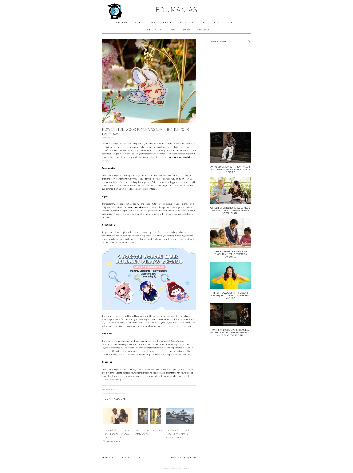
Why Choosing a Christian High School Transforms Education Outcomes (230, 254)
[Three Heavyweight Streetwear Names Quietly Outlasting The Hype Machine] (230, 288)
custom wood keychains (180, 157)
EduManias (177, 9)
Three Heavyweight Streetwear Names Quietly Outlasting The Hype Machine (230, 295)
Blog (112, 389)
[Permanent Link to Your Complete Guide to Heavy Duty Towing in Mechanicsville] (180, 410)
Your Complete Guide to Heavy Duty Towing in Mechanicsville (178, 433)
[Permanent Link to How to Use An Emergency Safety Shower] (149, 410)
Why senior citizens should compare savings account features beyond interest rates (230, 210)
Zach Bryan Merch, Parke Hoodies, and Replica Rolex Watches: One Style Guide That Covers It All (230, 332)
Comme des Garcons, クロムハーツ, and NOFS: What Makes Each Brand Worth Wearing (230, 169)
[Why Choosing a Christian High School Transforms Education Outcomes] (230, 247)
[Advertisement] (230, 88)
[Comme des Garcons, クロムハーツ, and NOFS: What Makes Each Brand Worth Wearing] (230, 162)
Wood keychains (135, 207)
